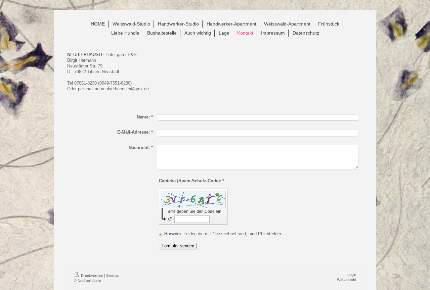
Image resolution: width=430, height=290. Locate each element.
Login (351, 275)
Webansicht (346, 280)
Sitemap (112, 276)
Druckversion (92, 276)
